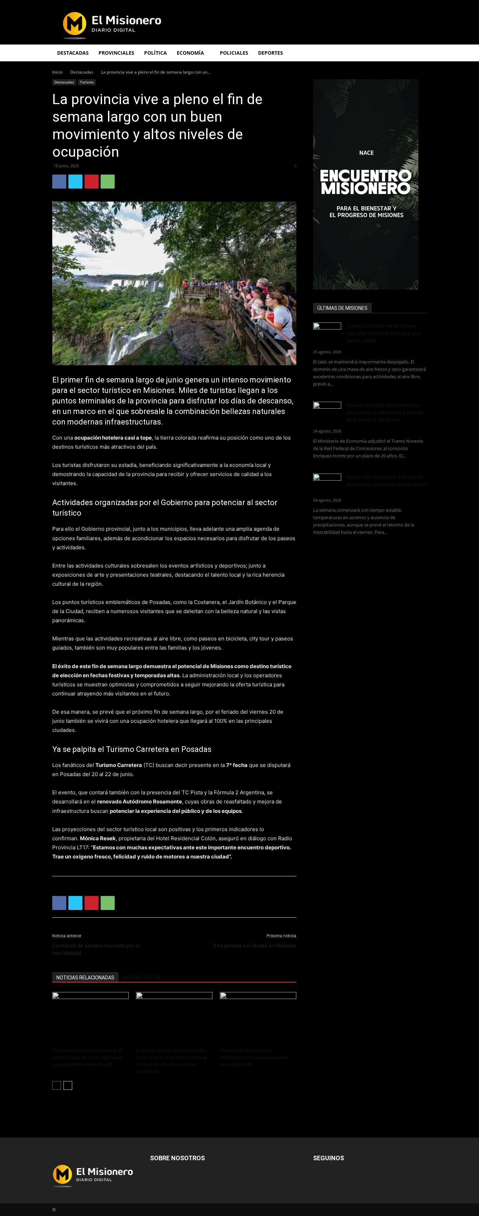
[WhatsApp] (108, 182)
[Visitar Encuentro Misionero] (370, 184)
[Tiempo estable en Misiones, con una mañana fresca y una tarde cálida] (327, 332)
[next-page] (67, 1085)
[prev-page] (56, 1085)
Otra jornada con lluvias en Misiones (254, 946)
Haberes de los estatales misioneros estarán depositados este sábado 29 (254, 1057)
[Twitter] (75, 182)
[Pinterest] (92, 182)
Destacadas (81, 72)
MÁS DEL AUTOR (141, 977)
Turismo (87, 82)
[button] (418, 53)
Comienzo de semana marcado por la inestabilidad (96, 949)
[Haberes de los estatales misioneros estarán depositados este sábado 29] (258, 1018)
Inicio (57, 72)
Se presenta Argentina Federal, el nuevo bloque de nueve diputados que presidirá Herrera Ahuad (87, 1057)
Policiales (234, 52)
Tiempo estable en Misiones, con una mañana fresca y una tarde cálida (383, 333)
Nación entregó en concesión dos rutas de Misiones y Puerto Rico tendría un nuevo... (384, 412)
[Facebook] (59, 182)
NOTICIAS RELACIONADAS (85, 977)
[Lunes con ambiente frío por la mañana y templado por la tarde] (327, 483)
